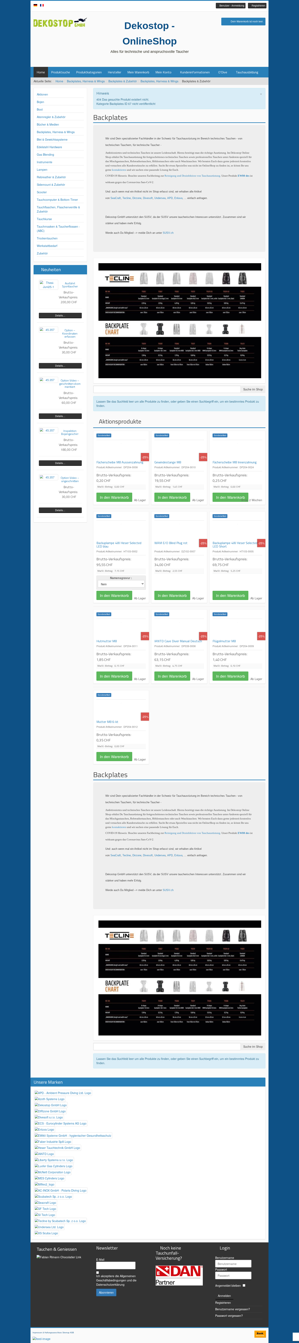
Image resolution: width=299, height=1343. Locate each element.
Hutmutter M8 (106, 641)
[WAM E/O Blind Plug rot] (179, 531)
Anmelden (224, 1296)
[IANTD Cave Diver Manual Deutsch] (179, 629)
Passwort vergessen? (229, 1316)
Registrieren (223, 1303)
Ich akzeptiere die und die (116, 1280)
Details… (60, 315)
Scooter (42, 192)
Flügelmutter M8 (224, 641)
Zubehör (42, 253)
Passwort (221, 1269)
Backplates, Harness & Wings (86, 81)
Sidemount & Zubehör (51, 185)
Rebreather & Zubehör (51, 177)
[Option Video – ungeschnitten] (48, 477)
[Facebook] (143, 6)
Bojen (40, 102)
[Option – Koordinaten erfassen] (48, 330)
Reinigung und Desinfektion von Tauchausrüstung (192, 175)
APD (170, 198)
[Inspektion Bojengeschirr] (48, 430)
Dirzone (136, 198)
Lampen (42, 169)
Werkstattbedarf (47, 246)
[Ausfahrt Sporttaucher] (48, 285)
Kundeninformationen (195, 72)
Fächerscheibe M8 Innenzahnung (235, 462)
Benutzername (224, 1258)
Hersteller (114, 72)
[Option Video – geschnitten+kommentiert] (48, 380)
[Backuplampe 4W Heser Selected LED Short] (237, 531)
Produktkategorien (89, 72)
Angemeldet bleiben (228, 1285)
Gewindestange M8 (167, 462)
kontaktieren (119, 169)
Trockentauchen (47, 238)
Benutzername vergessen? (232, 1309)
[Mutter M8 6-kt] (121, 710)
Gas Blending (45, 154)
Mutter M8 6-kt (107, 721)
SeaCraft (115, 198)
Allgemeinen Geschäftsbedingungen (116, 1278)
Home (41, 72)
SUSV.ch (168, 232)
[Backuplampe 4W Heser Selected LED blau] (121, 531)
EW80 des (243, 175)
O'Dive (222, 72)
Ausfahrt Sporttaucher (70, 284)
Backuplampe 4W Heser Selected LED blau (118, 544)
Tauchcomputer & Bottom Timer (57, 200)
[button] (231, 5)
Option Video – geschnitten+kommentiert (70, 383)
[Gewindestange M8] (179, 450)
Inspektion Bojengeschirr (70, 432)
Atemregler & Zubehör (51, 117)
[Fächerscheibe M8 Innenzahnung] (237, 450)
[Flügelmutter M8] (237, 629)
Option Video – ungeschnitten (70, 479)
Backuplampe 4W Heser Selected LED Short (235, 544)
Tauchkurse (44, 219)
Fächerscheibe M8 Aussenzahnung (119, 462)
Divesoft (148, 198)
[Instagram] (155, 6)
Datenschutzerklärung (110, 1284)
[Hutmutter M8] (121, 629)
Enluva (178, 198)
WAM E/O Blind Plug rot (171, 542)
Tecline (126, 198)
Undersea (160, 198)
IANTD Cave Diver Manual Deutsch (178, 641)
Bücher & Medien (48, 124)
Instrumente (44, 162)
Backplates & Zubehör (122, 81)
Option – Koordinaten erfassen (69, 333)
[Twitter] (149, 6)
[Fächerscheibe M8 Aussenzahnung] (121, 450)
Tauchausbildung (247, 72)
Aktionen (42, 94)
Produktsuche (60, 72)
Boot (40, 109)
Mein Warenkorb (138, 72)
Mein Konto (163, 72)
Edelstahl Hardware (49, 147)
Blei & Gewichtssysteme (52, 139)
